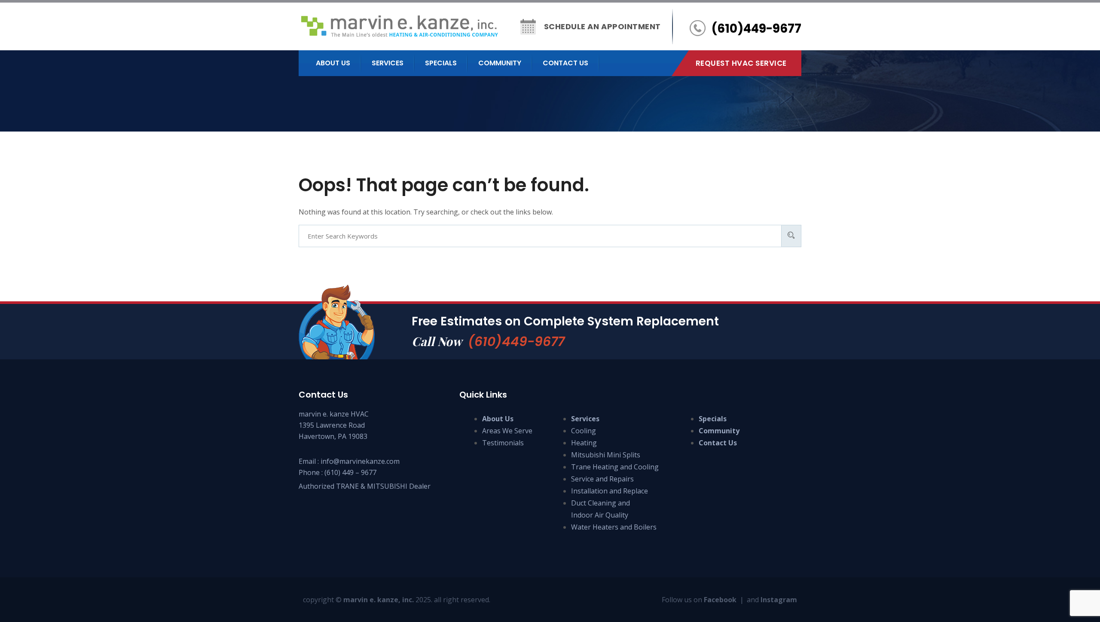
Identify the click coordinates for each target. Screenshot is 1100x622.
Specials (441, 63)
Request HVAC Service (741, 63)
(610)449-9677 (516, 341)
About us (333, 63)
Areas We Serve (507, 430)
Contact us (565, 63)
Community (499, 63)
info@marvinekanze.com (360, 461)
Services (387, 63)
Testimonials (503, 442)
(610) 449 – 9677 (350, 472)
